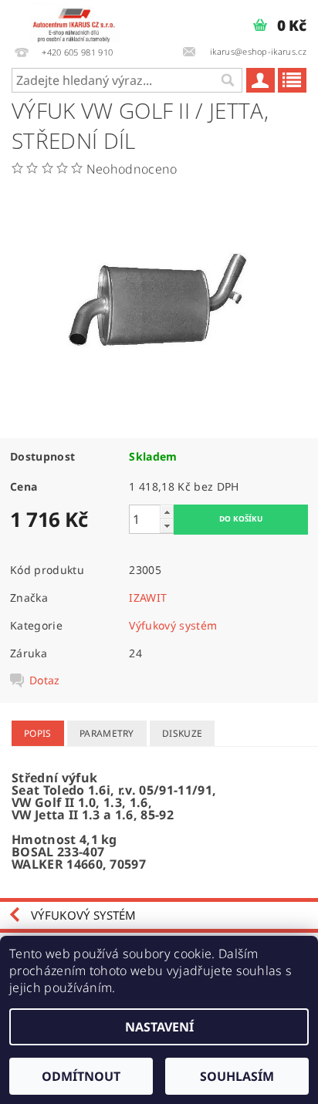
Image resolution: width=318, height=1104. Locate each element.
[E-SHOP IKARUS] (78, 20)
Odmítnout (81, 1076)
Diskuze (182, 733)
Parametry (107, 733)
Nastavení (159, 1026)
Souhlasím (237, 1076)
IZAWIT (148, 597)
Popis (38, 733)
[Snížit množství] (167, 525)
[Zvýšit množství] (167, 512)
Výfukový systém (173, 625)
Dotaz (44, 680)
